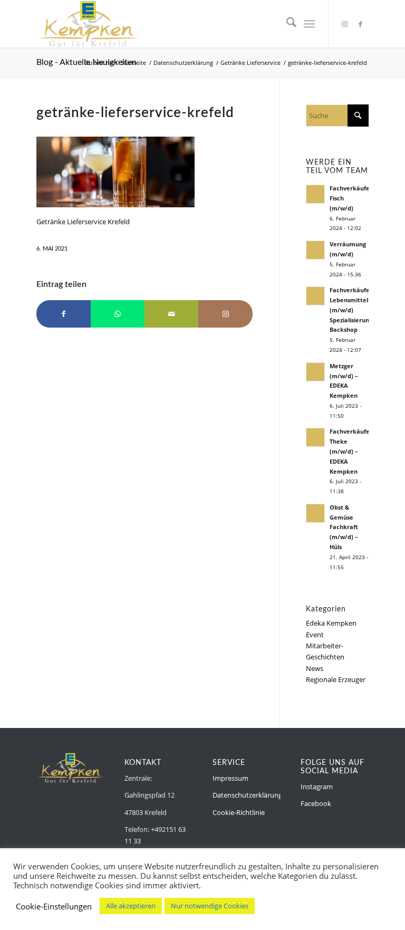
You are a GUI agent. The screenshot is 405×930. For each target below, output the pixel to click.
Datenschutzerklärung (247, 795)
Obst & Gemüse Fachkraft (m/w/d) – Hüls (344, 527)
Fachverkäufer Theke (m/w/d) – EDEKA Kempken (351, 451)
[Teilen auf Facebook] (63, 314)
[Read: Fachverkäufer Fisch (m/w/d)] (315, 194)
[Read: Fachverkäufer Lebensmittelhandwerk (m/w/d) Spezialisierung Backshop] (315, 295)
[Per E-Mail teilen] (171, 314)
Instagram (317, 786)
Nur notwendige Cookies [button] (209, 905)
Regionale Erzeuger (335, 679)
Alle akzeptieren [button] (131, 905)
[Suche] (286, 23)
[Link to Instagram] (225, 314)
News (314, 668)
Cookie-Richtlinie (239, 812)
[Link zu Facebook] (361, 24)
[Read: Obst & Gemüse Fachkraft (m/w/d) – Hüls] (315, 513)
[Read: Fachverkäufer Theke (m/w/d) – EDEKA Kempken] (315, 437)
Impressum (230, 778)
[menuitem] (286, 23)
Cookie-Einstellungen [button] (54, 906)
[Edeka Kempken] (88, 23)
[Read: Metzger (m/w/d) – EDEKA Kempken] (315, 371)
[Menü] (309, 23)
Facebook (316, 803)
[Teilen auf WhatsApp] (117, 314)
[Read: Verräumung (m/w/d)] (315, 250)
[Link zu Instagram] (345, 24)
